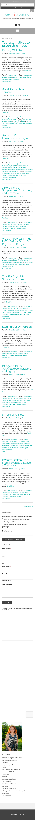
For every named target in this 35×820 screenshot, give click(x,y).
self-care (11, 266)
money (26, 353)
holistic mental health (8, 175)
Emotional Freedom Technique (20, 443)
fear (3, 446)
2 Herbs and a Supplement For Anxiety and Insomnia (17, 190)
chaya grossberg (18, 398)
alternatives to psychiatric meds (18, 117)
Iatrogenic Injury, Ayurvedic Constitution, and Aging (16, 368)
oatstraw (12, 228)
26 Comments (6, 81)
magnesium (5, 228)
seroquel (4, 125)
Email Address (7, 531)
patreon (4, 356)
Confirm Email (6, 580)
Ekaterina (25, 95)
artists (15, 353)
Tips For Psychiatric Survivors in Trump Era (16, 278)
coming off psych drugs (9, 119)
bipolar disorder (18, 260)
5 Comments (6, 358)
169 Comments (7, 179)
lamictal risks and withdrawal (11, 769)
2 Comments (6, 318)
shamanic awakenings (9, 788)
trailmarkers (12, 496)
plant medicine (6, 781)
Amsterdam (16, 121)
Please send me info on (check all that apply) (17, 516)
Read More (27, 71)
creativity (5, 762)
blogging (20, 353)
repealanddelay (14, 314)
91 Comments (6, 498)
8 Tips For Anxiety (13, 414)
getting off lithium (18, 77)
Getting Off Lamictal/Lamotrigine (15, 137)
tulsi (17, 228)
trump (27, 314)
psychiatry (22, 123)
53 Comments (6, 127)
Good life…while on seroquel (13, 91)
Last (3, 563)
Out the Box (20, 814)
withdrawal (16, 79)
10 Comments (6, 452)
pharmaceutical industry (9, 779)
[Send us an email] (16, 25)
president (17, 312)
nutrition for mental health (10, 123)
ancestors (16, 492)
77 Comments (6, 268)
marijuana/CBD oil (8, 772)
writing (19, 496)
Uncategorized (12, 75)
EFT (8, 443)
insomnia (23, 226)
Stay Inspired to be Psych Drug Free (17, 2)
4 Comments (6, 406)
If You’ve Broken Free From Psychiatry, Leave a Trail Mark (16, 462)
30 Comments (6, 230)
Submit (7, 602)
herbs (7, 446)
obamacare (10, 312)
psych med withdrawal (9, 784)
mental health (28, 262)
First (3, 556)
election (4, 310)
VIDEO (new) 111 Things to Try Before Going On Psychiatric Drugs (16, 241)
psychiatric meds (26, 312)
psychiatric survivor (13, 356)
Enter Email (5, 574)
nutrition (28, 121)
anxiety (15, 224)
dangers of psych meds (9, 765)
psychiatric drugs (21, 175)
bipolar (23, 121)
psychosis (29, 123)
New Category (13, 167)
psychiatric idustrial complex (22, 494)
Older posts (28, 506)
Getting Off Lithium (13, 50)
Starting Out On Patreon (17, 326)
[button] (17, 31)
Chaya (23, 53)
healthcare (11, 310)
